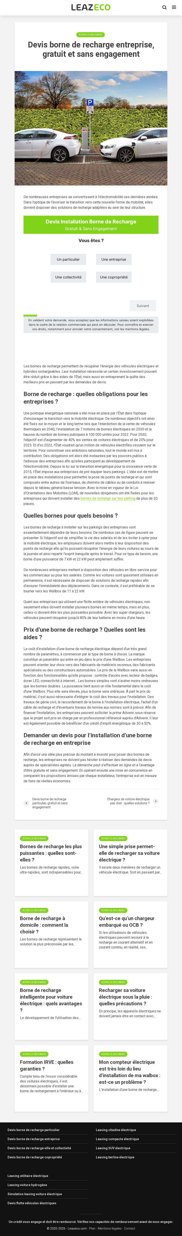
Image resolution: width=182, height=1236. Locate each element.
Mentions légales (110, 1228)
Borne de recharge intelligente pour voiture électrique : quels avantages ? (51, 1000)
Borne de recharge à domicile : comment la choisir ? (44, 925)
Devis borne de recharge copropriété (35, 1157)
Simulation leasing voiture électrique (35, 1194)
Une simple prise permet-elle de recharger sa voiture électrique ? (129, 853)
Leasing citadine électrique (116, 1130)
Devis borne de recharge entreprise (34, 1139)
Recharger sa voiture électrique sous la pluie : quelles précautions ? (125, 997)
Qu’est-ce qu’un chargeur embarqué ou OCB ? (126, 922)
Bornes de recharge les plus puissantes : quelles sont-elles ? (51, 853)
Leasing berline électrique (115, 1157)
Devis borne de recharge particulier (34, 1130)
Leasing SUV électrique (113, 1148)
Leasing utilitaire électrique (28, 1176)
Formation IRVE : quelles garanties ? (46, 1065)
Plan (92, 1228)
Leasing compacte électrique (117, 1139)
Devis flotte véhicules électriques (32, 1203)
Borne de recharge (90, 35)
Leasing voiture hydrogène (27, 1185)
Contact (129, 1228)
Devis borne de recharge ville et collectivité (39, 1148)
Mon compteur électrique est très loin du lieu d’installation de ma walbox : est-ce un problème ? (129, 1072)
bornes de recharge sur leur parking (108, 498)
